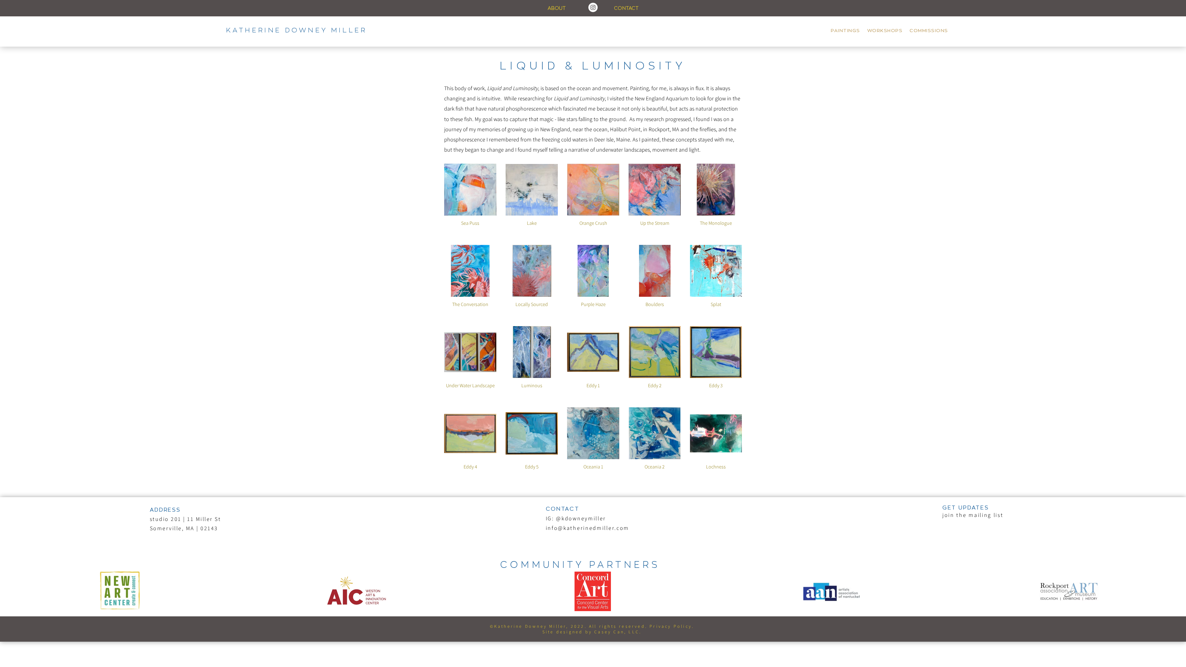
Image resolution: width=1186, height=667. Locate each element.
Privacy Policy (671, 626)
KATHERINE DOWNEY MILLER (296, 30)
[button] (972, 514)
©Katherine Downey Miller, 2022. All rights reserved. (570, 626)
